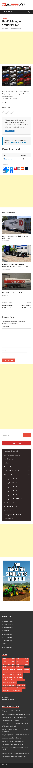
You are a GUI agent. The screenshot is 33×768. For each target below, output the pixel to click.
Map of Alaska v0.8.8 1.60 (17, 741)
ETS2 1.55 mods (7, 627)
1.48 (9, 664)
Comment (6, 327)
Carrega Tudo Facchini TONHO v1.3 (18, 714)
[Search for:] (16, 435)
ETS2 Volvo (6, 690)
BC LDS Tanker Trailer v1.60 (12, 293)
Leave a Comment (16, 28)
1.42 (9, 661)
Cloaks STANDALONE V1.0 (20, 717)
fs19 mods (5, 697)
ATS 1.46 (5, 669)
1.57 (22, 666)
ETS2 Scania (21, 685)
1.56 (17, 666)
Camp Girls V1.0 (17, 738)
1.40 (26, 659)
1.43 (13, 661)
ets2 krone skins (8, 680)
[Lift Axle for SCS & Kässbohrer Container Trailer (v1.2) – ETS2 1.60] (16, 262)
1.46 (26, 661)
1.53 (4, 666)
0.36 (4, 659)
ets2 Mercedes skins (9, 685)
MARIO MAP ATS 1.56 (22, 711)
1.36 (9, 659)
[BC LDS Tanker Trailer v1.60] (16, 291)
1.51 (22, 664)
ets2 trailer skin (20, 687)
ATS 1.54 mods (7, 644)
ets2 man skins (19, 680)
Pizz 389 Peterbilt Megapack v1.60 (18, 753)
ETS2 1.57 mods (7, 621)
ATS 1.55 (5, 674)
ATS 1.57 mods (7, 634)
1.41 (4, 661)
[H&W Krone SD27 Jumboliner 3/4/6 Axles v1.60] (16, 234)
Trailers (4, 18)
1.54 (9, 666)
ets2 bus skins (7, 677)
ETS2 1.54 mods (7, 631)
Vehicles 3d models (8, 699)
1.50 (17, 664)
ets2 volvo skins (16, 690)
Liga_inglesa (8, 159)
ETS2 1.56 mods (7, 624)
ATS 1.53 (19, 672)
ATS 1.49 (27, 669)
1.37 (13, 659)
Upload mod (16, 443)
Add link (9, 131)
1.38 (17, 659)
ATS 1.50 (5, 672)
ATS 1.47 (12, 669)
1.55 (13, 666)
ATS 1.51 (12, 672)
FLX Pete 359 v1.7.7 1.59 (19, 720)
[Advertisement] (16, 48)
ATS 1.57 (19, 674)
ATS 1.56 (12, 674)
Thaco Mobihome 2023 (21, 734)
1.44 (17, 661)
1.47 (4, 664)
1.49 (13, 664)
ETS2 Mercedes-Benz (9, 682)
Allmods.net (9, 765)
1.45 (22, 661)
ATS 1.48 (19, 669)
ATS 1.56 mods (7, 637)
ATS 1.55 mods (7, 640)
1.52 (26, 664)
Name (4, 351)
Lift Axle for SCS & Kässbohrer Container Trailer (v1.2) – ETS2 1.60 (15, 265)
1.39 (22, 659)
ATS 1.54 (27, 672)
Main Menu (10, 12)
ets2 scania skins (8, 687)
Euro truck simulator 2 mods (17, 142)
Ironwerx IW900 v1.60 (19, 756)
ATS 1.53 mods (7, 647)
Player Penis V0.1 (17, 744)
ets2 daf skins (18, 677)
